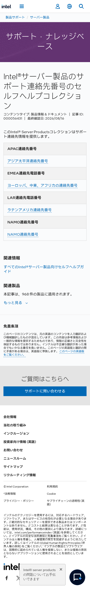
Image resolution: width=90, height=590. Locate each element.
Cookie (51, 494)
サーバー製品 (39, 17)
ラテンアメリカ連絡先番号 (29, 210)
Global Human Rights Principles (60, 543)
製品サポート (15, 17)
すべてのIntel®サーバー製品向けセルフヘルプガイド (44, 269)
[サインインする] (57, 6)
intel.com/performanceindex (33, 532)
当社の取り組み (14, 425)
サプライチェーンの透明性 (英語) (65, 502)
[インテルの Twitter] (18, 578)
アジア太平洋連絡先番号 (27, 161)
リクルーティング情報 (19, 475)
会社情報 (9, 417)
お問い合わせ (13, 450)
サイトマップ (13, 467)
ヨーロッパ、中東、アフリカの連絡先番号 (42, 185)
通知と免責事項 (49, 536)
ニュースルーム (14, 458)
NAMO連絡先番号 (22, 234)
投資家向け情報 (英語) (19, 442)
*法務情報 (9, 494)
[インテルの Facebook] (6, 578)
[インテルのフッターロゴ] (12, 566)
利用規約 (52, 486)
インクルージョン (16, 433)
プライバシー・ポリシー (18, 501)
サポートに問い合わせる (45, 391)
